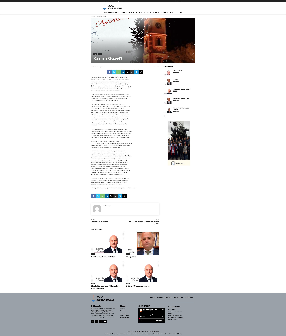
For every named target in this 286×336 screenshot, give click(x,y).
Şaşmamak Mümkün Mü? (181, 98)
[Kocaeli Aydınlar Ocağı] (115, 7)
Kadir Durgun (94, 66)
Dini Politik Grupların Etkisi (103, 257)
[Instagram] (178, 1)
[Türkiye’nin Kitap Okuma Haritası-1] (167, 110)
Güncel (100, 54)
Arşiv (98, 16)
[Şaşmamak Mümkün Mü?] (167, 101)
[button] (181, 12)
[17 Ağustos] (142, 243)
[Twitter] (180, 1)
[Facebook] (176, 1)
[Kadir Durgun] (97, 209)
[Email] (127, 72)
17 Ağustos (131, 257)
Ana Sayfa (93, 16)
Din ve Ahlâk (176, 72)
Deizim (175, 79)
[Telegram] (136, 72)
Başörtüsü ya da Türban (99, 222)
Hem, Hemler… (178, 70)
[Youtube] (182, 1)
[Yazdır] (132, 72)
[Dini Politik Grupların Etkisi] (107, 243)
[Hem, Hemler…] (167, 72)
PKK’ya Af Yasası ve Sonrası (138, 286)
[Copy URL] (141, 72)
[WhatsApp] (118, 72)
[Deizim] (167, 82)
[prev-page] (164, 116)
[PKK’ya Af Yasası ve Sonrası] (142, 272)
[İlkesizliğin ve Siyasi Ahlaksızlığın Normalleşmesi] (107, 272)
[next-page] (166, 116)
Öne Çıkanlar (176, 100)
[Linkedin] (123, 72)
